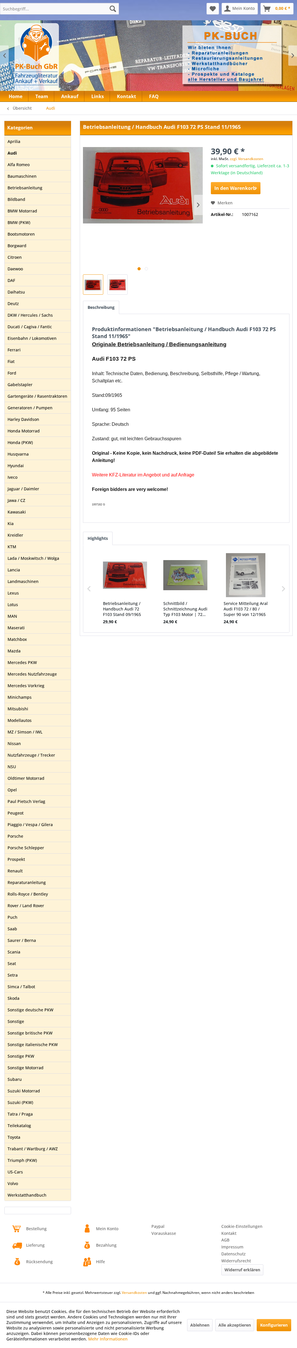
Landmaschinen (23, 581)
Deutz (13, 303)
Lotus (13, 604)
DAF (11, 280)
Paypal (157, 1226)
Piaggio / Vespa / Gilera (30, 824)
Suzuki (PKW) (20, 1102)
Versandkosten (134, 1292)
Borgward (17, 245)
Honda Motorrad (24, 431)
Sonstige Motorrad (26, 1067)
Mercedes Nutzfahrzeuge (32, 674)
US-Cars (15, 1172)
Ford (12, 373)
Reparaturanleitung (27, 882)
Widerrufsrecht (236, 1260)
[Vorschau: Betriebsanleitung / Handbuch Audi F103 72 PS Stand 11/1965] (93, 284)
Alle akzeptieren (234, 1325)
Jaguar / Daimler (23, 488)
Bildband (16, 199)
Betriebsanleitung (25, 187)
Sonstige (16, 1021)
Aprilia (14, 141)
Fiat (11, 361)
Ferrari (14, 350)
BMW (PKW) (19, 222)
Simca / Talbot (21, 986)
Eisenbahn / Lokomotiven (32, 338)
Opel (12, 790)
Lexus (13, 593)
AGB (225, 1240)
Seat (12, 963)
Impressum (232, 1247)
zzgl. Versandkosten (246, 158)
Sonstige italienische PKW (33, 1044)
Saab (12, 928)
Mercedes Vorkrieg (26, 685)
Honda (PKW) (20, 442)
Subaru (15, 1079)
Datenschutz (233, 1254)
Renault (15, 871)
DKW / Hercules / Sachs (30, 315)
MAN (12, 616)
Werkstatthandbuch (27, 1195)
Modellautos (20, 720)
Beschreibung (101, 307)
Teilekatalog (19, 1125)
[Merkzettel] (213, 8)
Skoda (13, 998)
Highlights (98, 538)
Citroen (15, 257)
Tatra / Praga (20, 1114)
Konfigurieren (274, 1325)
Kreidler (15, 535)
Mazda (14, 651)
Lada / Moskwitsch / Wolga (33, 558)
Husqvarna (18, 454)
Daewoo (15, 269)
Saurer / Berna (22, 940)
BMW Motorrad (22, 211)
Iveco (12, 477)
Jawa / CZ (16, 500)
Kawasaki (17, 512)
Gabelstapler (20, 384)
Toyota (14, 1137)
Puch (12, 917)
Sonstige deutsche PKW (30, 1010)
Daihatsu (16, 292)
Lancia (14, 570)
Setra (13, 975)
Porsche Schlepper (26, 847)
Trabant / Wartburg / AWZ (33, 1148)
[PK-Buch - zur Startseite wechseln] (58, 59)
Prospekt (16, 859)
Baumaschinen (22, 176)
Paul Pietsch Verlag (26, 801)
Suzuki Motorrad (24, 1091)
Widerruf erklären (242, 1269)
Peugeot (15, 813)
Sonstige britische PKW (30, 1033)
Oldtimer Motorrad (26, 778)
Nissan (14, 743)
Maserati (16, 627)
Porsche (15, 836)
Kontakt (228, 1233)
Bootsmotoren (21, 234)
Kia (11, 523)
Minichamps (20, 697)
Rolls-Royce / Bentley (28, 894)
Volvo (13, 1183)
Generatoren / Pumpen (30, 407)
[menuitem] (59, 8)
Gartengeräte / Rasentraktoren (37, 396)
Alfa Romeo (19, 164)
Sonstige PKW (21, 1056)
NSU (12, 766)
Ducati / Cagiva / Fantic (30, 326)
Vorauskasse (163, 1233)
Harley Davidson (23, 419)
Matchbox (17, 639)
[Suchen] (113, 8)
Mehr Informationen (108, 1339)
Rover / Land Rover (26, 905)
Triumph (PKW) (22, 1160)
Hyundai (16, 465)
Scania (14, 952)
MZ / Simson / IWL (25, 732)
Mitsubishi (18, 708)
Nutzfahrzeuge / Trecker (31, 755)
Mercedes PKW (22, 662)
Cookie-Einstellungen (241, 1226)
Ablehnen (199, 1325)
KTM (12, 546)
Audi (12, 153)
